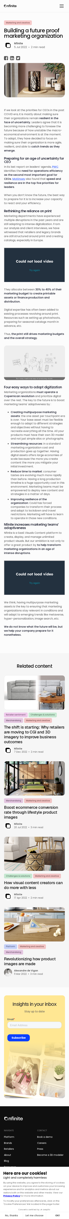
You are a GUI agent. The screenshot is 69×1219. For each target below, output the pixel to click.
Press (40, 1149)
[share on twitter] (18, 58)
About (7, 1155)
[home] (9, 6)
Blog (6, 1161)
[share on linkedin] (12, 58)
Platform (9, 1137)
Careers (41, 1143)
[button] (61, 6)
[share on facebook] (6, 58)
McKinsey (18, 179)
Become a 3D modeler (50, 1155)
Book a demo (45, 1137)
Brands (8, 1143)
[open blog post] (34, 795)
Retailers (9, 1149)
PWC (55, 167)
